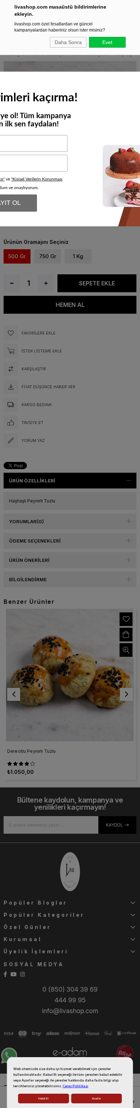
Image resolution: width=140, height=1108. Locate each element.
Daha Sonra (68, 42)
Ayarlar (96, 1098)
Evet (107, 42)
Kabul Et (43, 1098)
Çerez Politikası (75, 1086)
